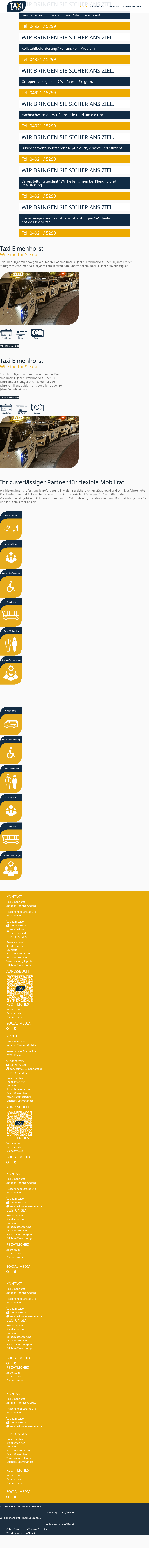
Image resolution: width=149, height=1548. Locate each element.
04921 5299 (17, 921)
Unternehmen (132, 6)
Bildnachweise (14, 1017)
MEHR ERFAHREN (9, 346)
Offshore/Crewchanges (19, 965)
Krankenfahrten (15, 946)
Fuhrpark (114, 6)
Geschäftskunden (16, 957)
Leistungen (97, 6)
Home (83, 6)
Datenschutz (13, 1013)
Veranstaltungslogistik (19, 961)
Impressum (13, 1009)
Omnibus (11, 949)
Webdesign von (54, 1512)
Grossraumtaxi (15, 942)
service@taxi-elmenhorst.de (26, 1068)
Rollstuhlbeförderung (18, 953)
